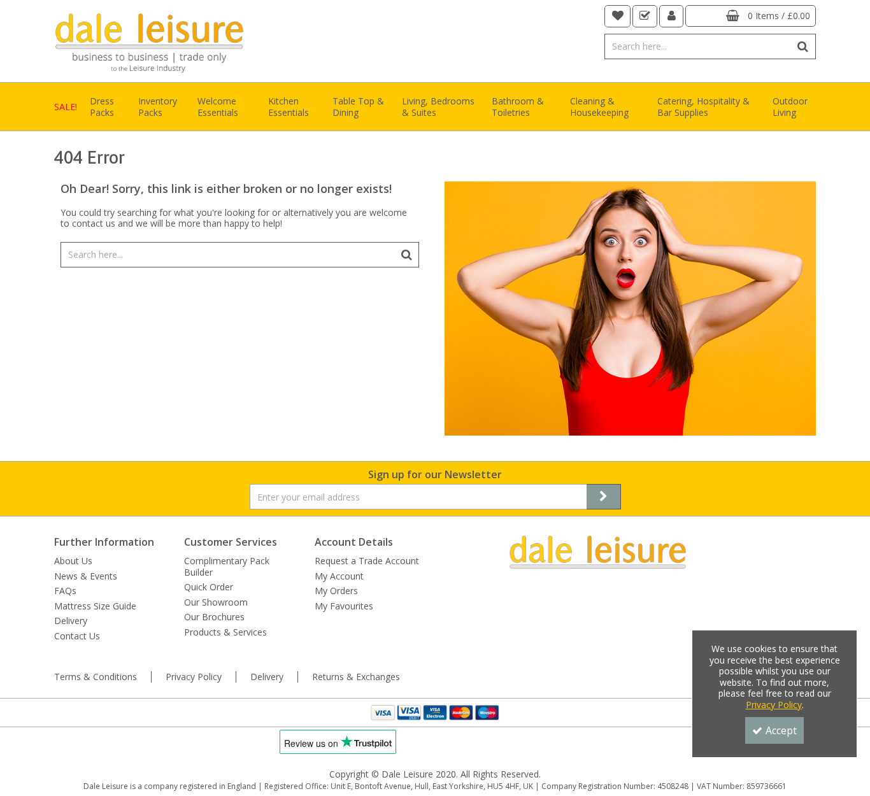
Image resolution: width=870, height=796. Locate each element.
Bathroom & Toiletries (518, 106)
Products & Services (225, 632)
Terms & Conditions (95, 677)
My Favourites (344, 606)
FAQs (65, 591)
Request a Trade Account (367, 561)
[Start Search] (803, 46)
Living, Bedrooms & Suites (438, 106)
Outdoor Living (790, 106)
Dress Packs (102, 106)
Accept (781, 730)
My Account (339, 576)
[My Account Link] (671, 16)
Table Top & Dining (358, 106)
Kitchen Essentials (288, 106)
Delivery (70, 621)
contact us (93, 223)
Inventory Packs (157, 106)
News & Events (85, 576)
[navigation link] (617, 16)
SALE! (65, 107)
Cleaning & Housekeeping (599, 106)
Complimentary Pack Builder (226, 566)
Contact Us (77, 636)
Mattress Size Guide (95, 606)
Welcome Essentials (217, 106)
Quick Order (208, 587)
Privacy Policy (194, 677)
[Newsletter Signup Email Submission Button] (604, 496)
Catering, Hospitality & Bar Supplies (703, 106)
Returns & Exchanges (356, 677)
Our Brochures (214, 617)
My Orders (336, 591)
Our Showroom (216, 602)
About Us (73, 561)
